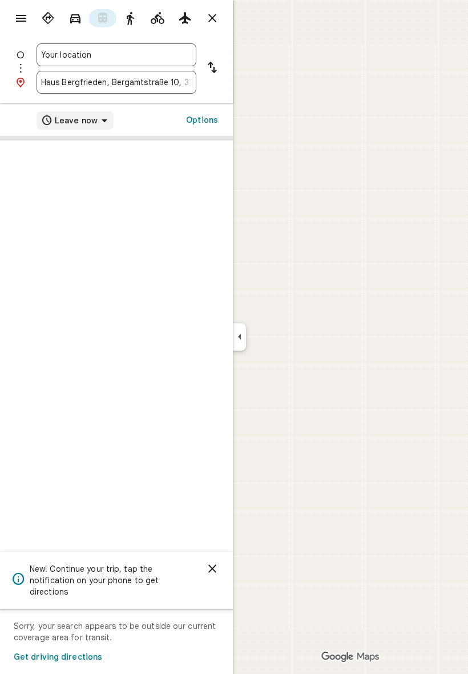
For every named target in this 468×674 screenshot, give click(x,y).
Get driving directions (58, 657)
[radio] (48, 18)
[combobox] (116, 54)
